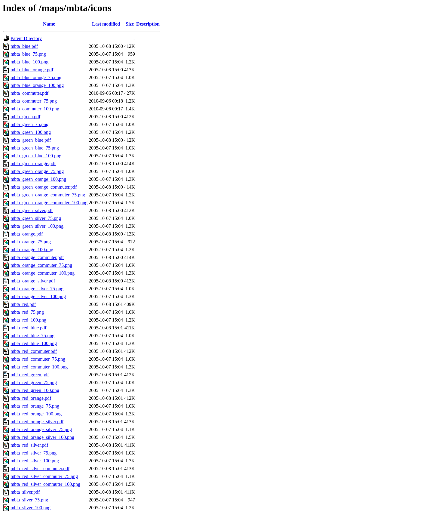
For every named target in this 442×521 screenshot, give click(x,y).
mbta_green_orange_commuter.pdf (44, 187)
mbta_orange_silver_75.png (37, 288)
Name (49, 23)
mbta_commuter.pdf (29, 93)
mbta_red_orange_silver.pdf (37, 421)
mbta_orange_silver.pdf (33, 280)
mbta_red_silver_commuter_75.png (44, 476)
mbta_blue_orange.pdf (32, 69)
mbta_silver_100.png (31, 507)
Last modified (106, 23)
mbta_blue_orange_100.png (37, 85)
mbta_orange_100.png (32, 249)
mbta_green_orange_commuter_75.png (48, 194)
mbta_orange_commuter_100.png (43, 273)
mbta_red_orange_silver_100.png (42, 437)
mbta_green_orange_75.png (37, 171)
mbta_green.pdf (25, 116)
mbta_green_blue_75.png (35, 147)
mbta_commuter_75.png (34, 100)
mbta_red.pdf (23, 304)
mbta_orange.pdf (27, 233)
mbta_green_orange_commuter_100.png (49, 202)
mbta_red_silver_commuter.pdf (40, 468)
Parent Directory (26, 38)
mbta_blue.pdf (24, 46)
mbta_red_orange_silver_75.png (41, 429)
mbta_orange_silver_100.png (38, 296)
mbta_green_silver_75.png (36, 218)
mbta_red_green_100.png (35, 390)
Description (148, 23)
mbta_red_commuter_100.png (39, 366)
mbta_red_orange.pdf (31, 398)
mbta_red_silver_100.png (35, 460)
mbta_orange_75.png (31, 241)
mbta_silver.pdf (25, 492)
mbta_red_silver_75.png (34, 452)
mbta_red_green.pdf (30, 374)
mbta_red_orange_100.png (36, 413)
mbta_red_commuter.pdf (34, 351)
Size (130, 23)
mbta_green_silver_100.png (37, 226)
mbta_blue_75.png (28, 54)
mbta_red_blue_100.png (34, 343)
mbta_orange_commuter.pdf (37, 257)
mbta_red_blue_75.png (32, 335)
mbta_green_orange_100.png (38, 179)
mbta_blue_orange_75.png (36, 77)
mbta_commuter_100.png (35, 108)
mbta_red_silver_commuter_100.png (45, 484)
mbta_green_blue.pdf (31, 140)
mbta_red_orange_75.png (35, 405)
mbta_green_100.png (31, 132)
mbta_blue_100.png (29, 61)
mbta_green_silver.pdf (32, 210)
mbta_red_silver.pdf (29, 445)
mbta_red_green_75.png (34, 382)
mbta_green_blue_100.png (36, 155)
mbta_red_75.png (27, 312)
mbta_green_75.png (29, 124)
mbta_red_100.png (28, 319)
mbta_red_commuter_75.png (38, 359)
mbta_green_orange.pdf (33, 163)
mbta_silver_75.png (29, 499)
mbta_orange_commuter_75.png (41, 265)
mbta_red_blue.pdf (28, 327)
